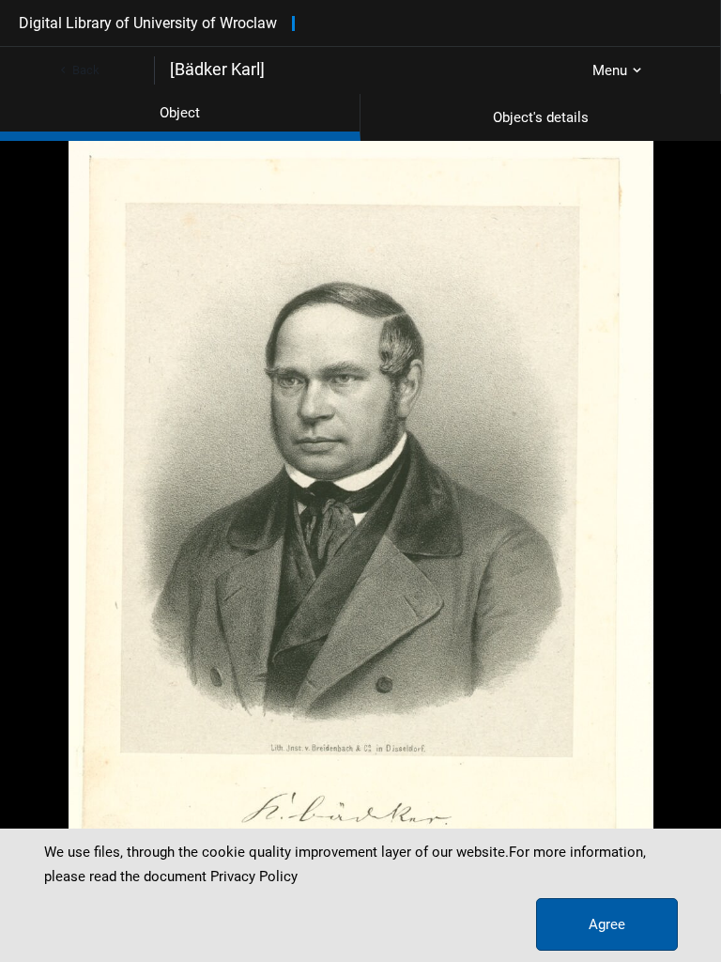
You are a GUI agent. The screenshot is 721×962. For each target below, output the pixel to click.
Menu (609, 70)
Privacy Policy (254, 876)
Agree (607, 924)
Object (180, 112)
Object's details (541, 117)
